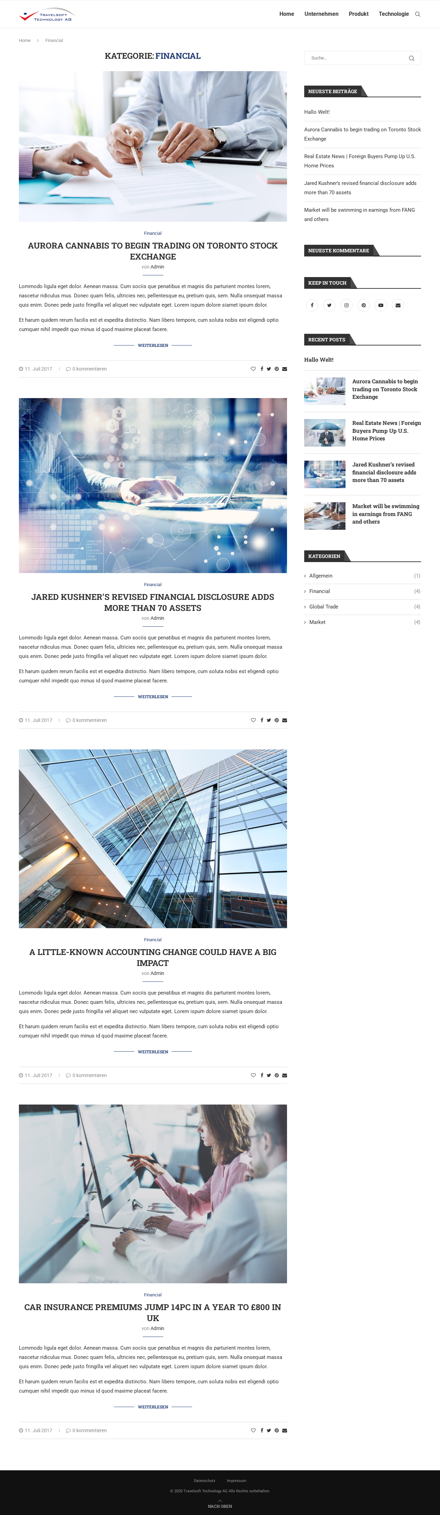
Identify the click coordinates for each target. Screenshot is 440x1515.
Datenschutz (204, 1481)
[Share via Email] (284, 369)
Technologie (394, 14)
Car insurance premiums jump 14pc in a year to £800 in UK (152, 1313)
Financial (153, 233)
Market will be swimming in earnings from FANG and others (385, 513)
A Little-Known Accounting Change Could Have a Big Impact (152, 957)
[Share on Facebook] (262, 369)
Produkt (358, 14)
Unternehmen (322, 14)
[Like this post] (253, 369)
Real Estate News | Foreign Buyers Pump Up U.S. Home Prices (386, 430)
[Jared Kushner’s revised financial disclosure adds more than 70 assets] (324, 474)
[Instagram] (347, 305)
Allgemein (364, 576)
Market (364, 622)
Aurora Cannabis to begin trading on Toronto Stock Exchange (153, 251)
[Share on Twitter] (269, 369)
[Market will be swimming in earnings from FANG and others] (324, 516)
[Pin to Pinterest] (277, 369)
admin (157, 267)
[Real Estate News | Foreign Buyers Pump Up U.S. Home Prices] (324, 433)
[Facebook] (312, 305)
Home (286, 14)
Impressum (236, 1481)
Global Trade (364, 607)
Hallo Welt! (317, 112)
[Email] (398, 305)
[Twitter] (330, 305)
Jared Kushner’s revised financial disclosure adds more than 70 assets (152, 602)
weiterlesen (153, 345)
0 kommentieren (90, 369)
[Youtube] (381, 305)
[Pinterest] (364, 305)
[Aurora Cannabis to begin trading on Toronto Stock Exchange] (324, 391)
